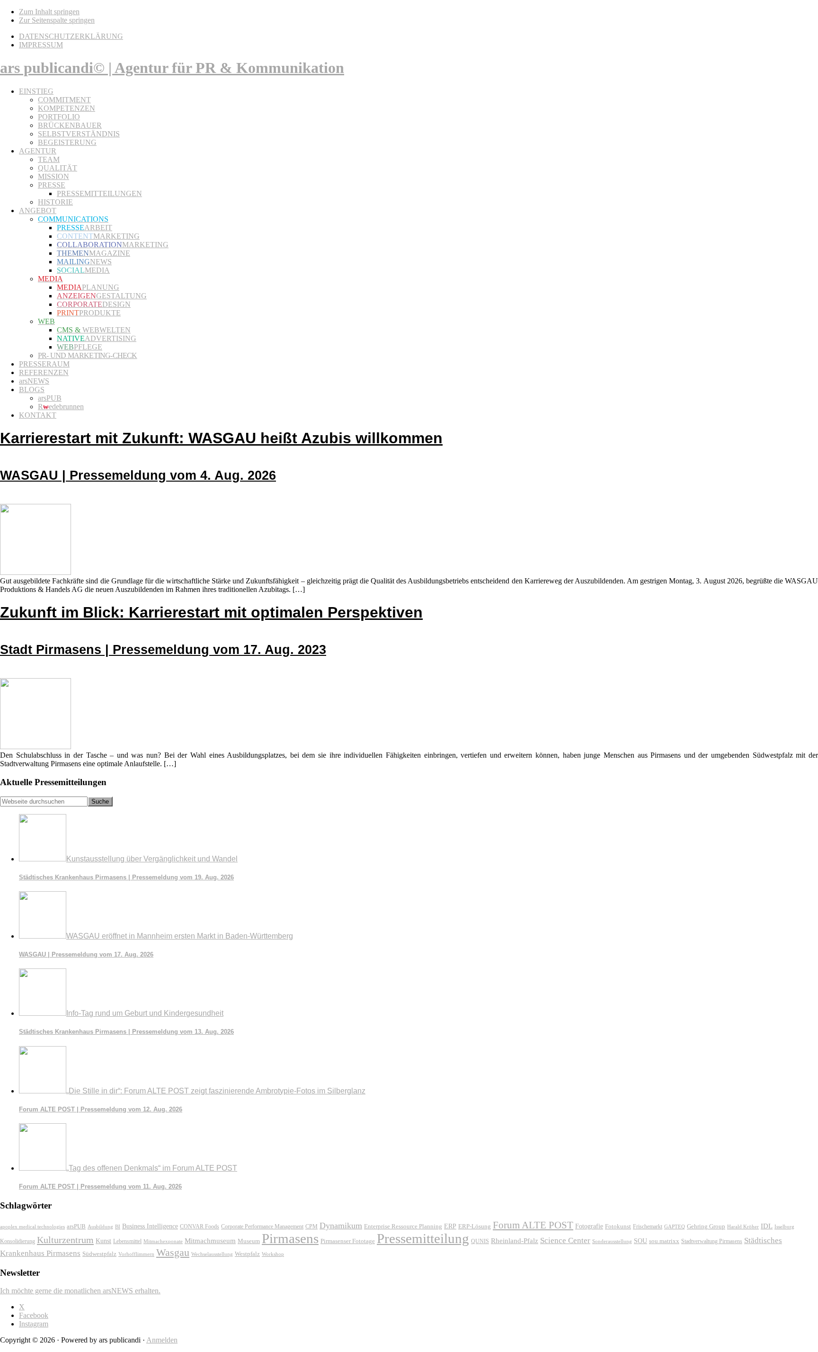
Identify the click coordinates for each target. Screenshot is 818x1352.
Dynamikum (341, 1225)
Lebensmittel (127, 1241)
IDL (767, 1226)
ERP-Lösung (474, 1226)
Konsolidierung (17, 1241)
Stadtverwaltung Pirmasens (711, 1241)
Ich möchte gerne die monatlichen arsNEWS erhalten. (80, 1291)
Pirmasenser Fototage (347, 1241)
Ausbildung (100, 1226)
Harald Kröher (743, 1226)
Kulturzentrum (65, 1240)
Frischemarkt (647, 1226)
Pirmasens (290, 1238)
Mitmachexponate (163, 1241)
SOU (640, 1241)
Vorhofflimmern (136, 1254)
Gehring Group (706, 1226)
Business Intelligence (150, 1226)
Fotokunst (618, 1226)
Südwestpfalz (99, 1254)
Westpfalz (247, 1254)
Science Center (565, 1240)
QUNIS (480, 1241)
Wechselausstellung (212, 1254)
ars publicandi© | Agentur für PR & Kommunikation (172, 67)
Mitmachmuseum (210, 1240)
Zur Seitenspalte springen (57, 20)
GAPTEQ (674, 1226)
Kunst (103, 1241)
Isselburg (784, 1226)
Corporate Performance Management (262, 1226)
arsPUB (76, 1226)
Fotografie (589, 1226)
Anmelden (162, 1340)
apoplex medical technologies (32, 1226)
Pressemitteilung (423, 1238)
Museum (249, 1241)
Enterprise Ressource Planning (403, 1226)
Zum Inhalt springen (49, 12)
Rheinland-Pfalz (514, 1240)
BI (117, 1226)
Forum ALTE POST (533, 1225)
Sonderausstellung (612, 1241)
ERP (450, 1226)
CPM (311, 1227)
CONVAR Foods (199, 1226)
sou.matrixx (664, 1241)
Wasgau (172, 1252)
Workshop (273, 1254)
